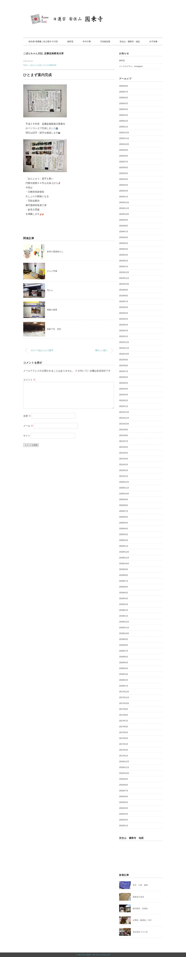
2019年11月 (124, 558)
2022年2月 (123, 400)
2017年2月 (123, 750)
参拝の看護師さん (55, 251)
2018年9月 (123, 639)
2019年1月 (123, 616)
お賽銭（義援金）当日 (142, 920)
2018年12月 (124, 622)
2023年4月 (123, 319)
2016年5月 (123, 802)
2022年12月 (124, 342)
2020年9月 (123, 499)
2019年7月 (123, 581)
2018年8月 (123, 645)
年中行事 (87, 41)
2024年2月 (123, 261)
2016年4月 (123, 808)
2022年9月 (123, 360)
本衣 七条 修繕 (140, 885)
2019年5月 (123, 593)
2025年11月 (124, 138)
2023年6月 (123, 307)
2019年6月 (123, 587)
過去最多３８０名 (140, 932)
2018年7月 (123, 651)
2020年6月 (123, 517)
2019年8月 (123, 575)
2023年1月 (123, 336)
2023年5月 (123, 313)
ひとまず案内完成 (49, 65)
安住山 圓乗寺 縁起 (130, 41)
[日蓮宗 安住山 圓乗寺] (93, 11)
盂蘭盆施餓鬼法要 (54, 53)
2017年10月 (124, 703)
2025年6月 (123, 167)
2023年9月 (123, 290)
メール (28, 426)
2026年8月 (123, 86)
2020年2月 (123, 540)
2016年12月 (124, 761)
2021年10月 (124, 424)
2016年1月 (123, 826)
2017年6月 (123, 727)
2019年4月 (123, 598)
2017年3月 (123, 744)
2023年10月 (124, 284)
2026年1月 (123, 127)
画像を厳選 (52, 310)
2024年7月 (123, 231)
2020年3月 (123, 534)
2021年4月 (123, 459)
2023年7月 (123, 301)
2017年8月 (123, 715)
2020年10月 (124, 494)
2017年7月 (123, 721)
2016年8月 (123, 785)
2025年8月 (123, 156)
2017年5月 (123, 732)
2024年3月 (123, 255)
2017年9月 (123, 709)
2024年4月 (123, 249)
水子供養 (153, 41)
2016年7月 (123, 791)
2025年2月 (123, 191)
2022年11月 (124, 348)
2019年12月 (124, 552)
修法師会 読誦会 (140, 908)
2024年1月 (123, 266)
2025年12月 (124, 132)
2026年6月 (123, 98)
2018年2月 (123, 680)
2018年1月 (123, 686)
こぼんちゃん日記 (33, 53)
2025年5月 (123, 173)
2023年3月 (123, 325)
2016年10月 (124, 773)
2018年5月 (123, 662)
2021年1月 (123, 476)
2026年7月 (123, 92)
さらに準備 (52, 271)
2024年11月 (124, 208)
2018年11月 (124, 627)
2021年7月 (123, 441)
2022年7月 (123, 371)
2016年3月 (123, 814)
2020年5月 (123, 523)
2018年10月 (124, 633)
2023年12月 (124, 272)
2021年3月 (123, 464)
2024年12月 (124, 202)
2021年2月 (123, 470)
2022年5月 (123, 383)
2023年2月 (123, 330)
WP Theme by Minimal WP (101, 955)
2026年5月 (123, 103)
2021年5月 (123, 453)
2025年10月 (124, 144)
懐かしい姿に (101, 350)
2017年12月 (124, 692)
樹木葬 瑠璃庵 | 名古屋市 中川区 (43, 41)
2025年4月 (123, 179)
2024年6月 (123, 237)
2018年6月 (123, 657)
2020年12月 (124, 482)
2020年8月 (123, 505)
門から (50, 290)
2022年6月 (123, 377)
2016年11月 (124, 767)
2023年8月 (123, 296)
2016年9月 (123, 779)
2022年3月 (123, 395)
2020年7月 (123, 511)
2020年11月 (124, 488)
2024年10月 (124, 214)
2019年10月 (124, 563)
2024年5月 (123, 243)
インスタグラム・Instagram (131, 66)
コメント (29, 379)
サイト (26, 435)
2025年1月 (123, 197)
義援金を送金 (138, 897)
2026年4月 (123, 109)
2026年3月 (123, 115)
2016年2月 (123, 820)
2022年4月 (123, 389)
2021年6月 (123, 447)
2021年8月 (123, 435)
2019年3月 (123, 604)
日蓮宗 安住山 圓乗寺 (84, 955)
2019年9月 (123, 569)
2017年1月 (123, 756)
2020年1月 (123, 546)
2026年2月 (123, 121)
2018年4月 (123, 668)
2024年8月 (123, 226)
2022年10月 (124, 354)
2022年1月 (123, 406)
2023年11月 (124, 278)
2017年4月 (123, 738)
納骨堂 (70, 41)
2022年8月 (123, 365)
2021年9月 (123, 429)
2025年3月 (123, 185)
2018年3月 (123, 674)
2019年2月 (123, 610)
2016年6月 (123, 796)
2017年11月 (124, 697)
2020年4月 (123, 528)
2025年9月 (123, 150)
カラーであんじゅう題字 (42, 350)
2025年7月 (123, 162)
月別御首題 (105, 41)
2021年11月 (124, 418)
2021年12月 (124, 412)
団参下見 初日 (54, 329)
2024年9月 (123, 220)
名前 (27, 416)
